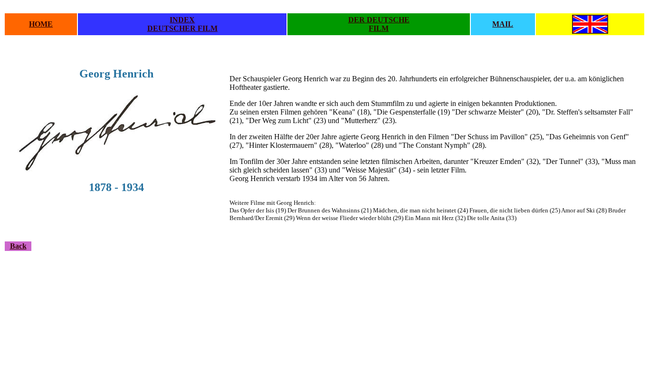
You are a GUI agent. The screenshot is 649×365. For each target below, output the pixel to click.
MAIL (502, 24)
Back (18, 246)
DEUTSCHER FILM (182, 28)
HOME (41, 24)
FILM (379, 28)
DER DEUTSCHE (379, 20)
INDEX (182, 20)
